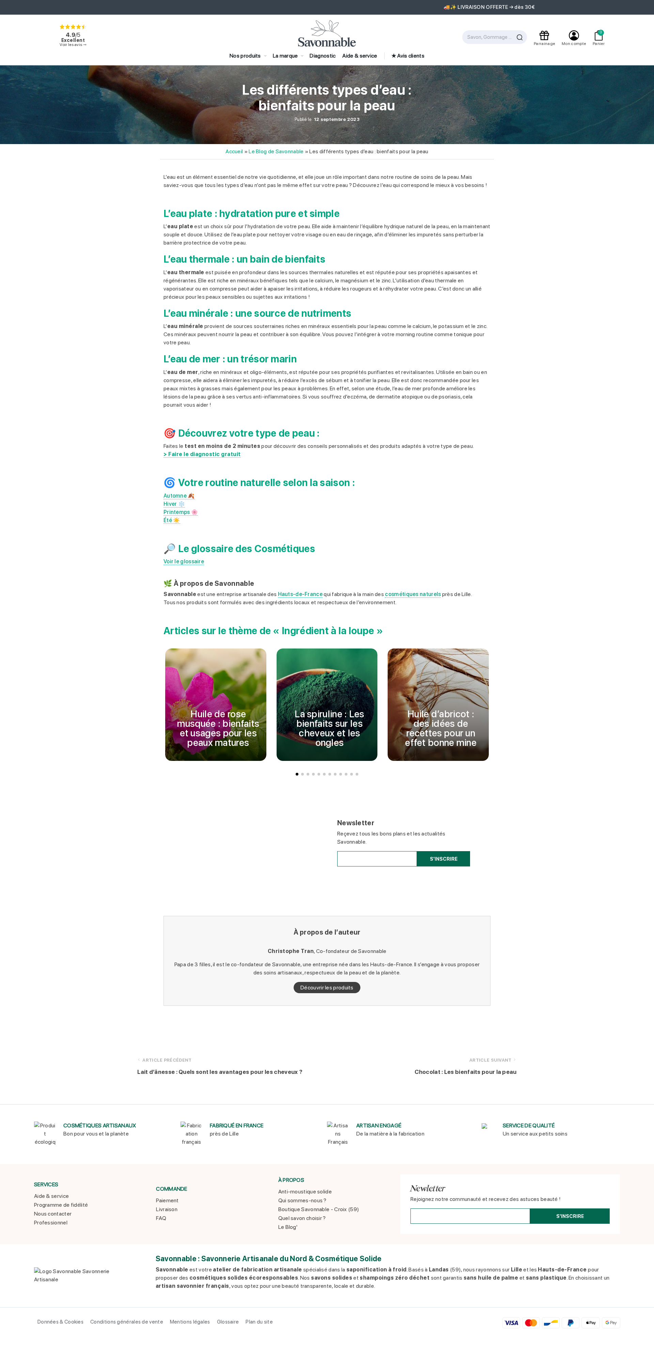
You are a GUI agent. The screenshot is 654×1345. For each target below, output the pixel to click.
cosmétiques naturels (413, 594)
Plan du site (259, 1322)
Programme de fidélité (61, 1205)
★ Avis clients (407, 55)
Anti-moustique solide (305, 1191)
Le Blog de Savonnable (276, 151)
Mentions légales (190, 1322)
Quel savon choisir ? (302, 1218)
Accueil (234, 151)
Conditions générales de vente (126, 1322)
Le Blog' (287, 1227)
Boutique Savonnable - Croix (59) (318, 1209)
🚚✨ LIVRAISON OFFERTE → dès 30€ (327, 7)
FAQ (161, 1218)
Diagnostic (323, 55)
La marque (285, 55)
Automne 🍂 (179, 495)
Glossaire (228, 1322)
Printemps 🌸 (181, 512)
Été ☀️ (172, 520)
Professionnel (50, 1222)
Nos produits (245, 55)
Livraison (166, 1209)
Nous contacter (53, 1213)
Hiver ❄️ (174, 504)
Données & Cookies (60, 1322)
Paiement (167, 1200)
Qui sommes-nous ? (302, 1200)
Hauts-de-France (300, 594)
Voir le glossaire (184, 561)
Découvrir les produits (327, 987)
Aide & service (359, 55)
